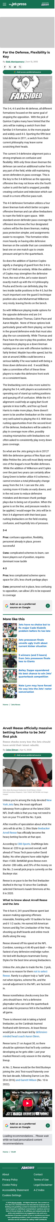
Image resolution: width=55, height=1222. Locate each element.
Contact (38, 1174)
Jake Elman (12, 750)
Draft (13, 1152)
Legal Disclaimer (43, 1184)
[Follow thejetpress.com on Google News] (48, 606)
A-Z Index (39, 1190)
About (5, 1174)
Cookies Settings (11, 1195)
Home (5, 705)
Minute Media (16, 1203)
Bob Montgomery (15, 61)
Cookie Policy (9, 1184)
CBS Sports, (24, 843)
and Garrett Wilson (26, 1080)
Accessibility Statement (15, 1190)
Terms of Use (41, 1179)
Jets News (15, 705)
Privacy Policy (10, 1179)
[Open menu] (4, 4)
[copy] (20, 67)
